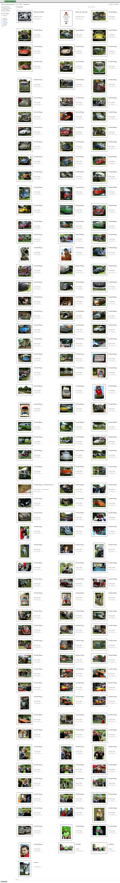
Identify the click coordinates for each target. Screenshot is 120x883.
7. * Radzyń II (4, 18)
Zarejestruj (116, 4)
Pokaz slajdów (6, 9)
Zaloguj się (111, 4)
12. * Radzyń (3, 25)
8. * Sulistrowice (4, 19)
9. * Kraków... (4, 21)
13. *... (2, 26)
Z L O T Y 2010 (19, 4)
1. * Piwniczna (4, 15)
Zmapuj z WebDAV (6, 10)
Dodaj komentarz (6, 6)
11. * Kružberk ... (4, 23)
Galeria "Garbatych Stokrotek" (7, 4)
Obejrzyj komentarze (7, 8)
